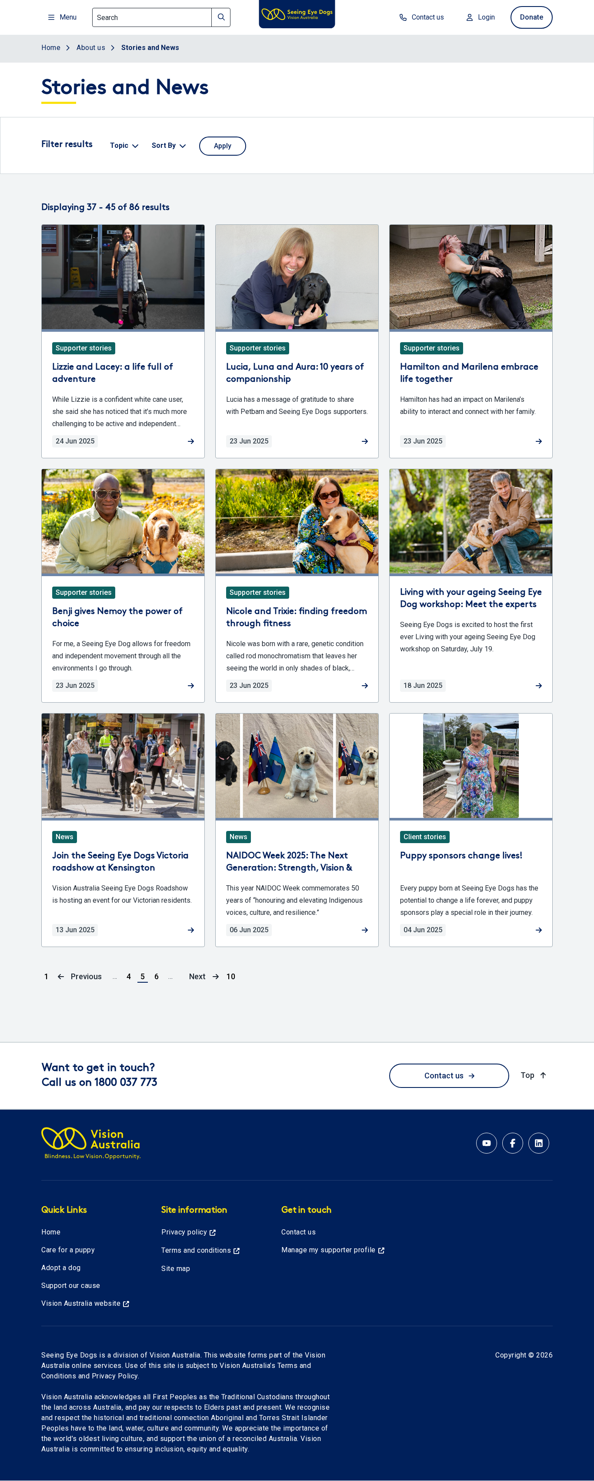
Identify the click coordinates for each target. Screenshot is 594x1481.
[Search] (220, 17)
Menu (68, 17)
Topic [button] (119, 145)
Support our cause (70, 1285)
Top (534, 1075)
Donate (531, 17)
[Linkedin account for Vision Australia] (538, 1143)
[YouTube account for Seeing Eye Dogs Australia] (486, 1143)
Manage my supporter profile (328, 1250)
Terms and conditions (196, 1250)
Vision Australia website (80, 1303)
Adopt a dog (61, 1268)
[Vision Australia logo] (297, 15)
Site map (175, 1268)
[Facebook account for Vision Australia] (512, 1143)
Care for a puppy (68, 1250)
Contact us (428, 17)
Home (50, 1232)
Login (486, 17)
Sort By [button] (164, 145)
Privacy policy (184, 1232)
